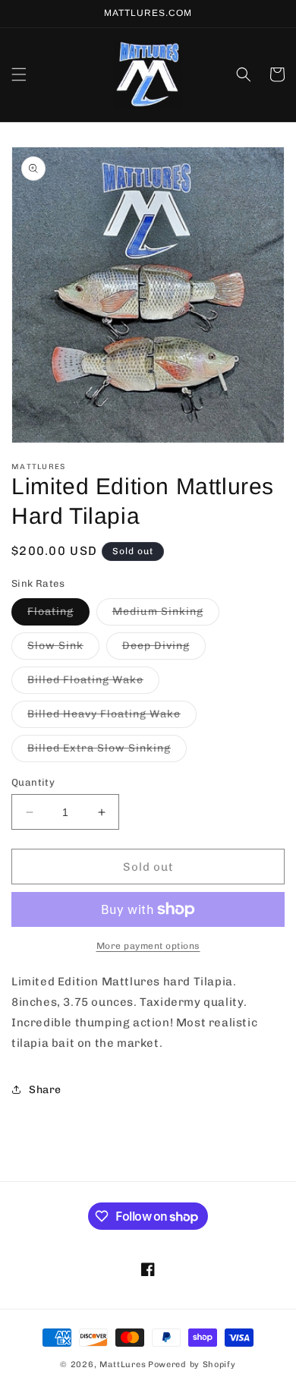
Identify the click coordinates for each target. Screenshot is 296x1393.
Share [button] (45, 1089)
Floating (58, 615)
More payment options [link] (148, 946)
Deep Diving (164, 649)
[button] (19, 74)
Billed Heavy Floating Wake (112, 717)
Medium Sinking (165, 615)
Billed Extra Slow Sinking (107, 751)
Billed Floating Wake (93, 683)
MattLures (122, 1364)
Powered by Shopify (192, 1364)
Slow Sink (63, 649)
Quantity (33, 782)
